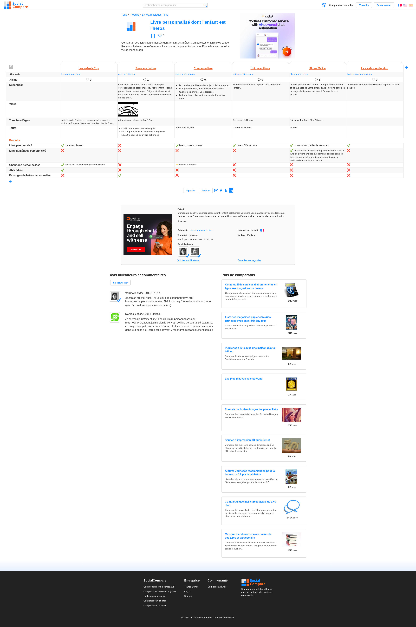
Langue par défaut (248, 230)
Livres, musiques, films (155, 14)
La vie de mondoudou (374, 68)
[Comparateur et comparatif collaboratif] (16, 5)
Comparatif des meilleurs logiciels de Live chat (250, 503)
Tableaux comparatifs (154, 596)
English (405, 5)
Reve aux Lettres (146, 68)
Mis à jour (182, 239)
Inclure (206, 190)
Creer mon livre (203, 68)
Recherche (205, 5)
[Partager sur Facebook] (221, 190)
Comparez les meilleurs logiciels (159, 591)
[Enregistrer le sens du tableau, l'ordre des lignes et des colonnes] (11, 67)
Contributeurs (185, 244)
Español (411, 5)
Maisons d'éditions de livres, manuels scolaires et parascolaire (248, 536)
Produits (134, 14)
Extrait (181, 209)
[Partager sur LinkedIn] (231, 190)
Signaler (190, 190)
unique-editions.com (243, 74)
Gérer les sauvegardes (249, 260)
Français (400, 5)
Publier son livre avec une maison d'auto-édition (250, 350)
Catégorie (182, 230)
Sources (182, 221)
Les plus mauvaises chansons (243, 378)
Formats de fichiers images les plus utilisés (251, 409)
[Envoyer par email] (216, 190)
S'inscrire (364, 5)
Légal (187, 591)
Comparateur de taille (341, 5)
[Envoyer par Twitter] (226, 190)
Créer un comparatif (324, 5)
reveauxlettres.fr (126, 74)
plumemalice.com (299, 74)
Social (257, 582)
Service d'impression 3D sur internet (247, 440)
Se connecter (384, 5)
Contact (188, 596)
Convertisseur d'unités (154, 600)
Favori (153, 35)
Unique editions (260, 68)
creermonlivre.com (185, 74)
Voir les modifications (188, 260)
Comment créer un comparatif (158, 586)
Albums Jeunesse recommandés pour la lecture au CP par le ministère (250, 473)
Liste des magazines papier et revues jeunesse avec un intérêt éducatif (248, 319)
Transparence (191, 586)
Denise (129, 314)
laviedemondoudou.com (359, 74)
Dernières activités (217, 586)
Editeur (242, 235)
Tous (124, 14)
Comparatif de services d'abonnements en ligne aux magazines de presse (251, 286)
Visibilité (182, 235)
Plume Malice (317, 68)
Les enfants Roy (89, 68)
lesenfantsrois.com (70, 74)
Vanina (129, 293)
